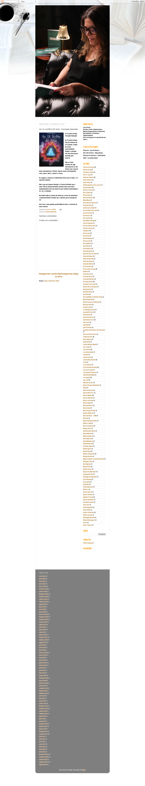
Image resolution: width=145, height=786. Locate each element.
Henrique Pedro (87, 305)
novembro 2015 (43, 708)
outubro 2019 (43, 665)
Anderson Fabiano (88, 177)
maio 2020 (42, 658)
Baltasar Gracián (88, 190)
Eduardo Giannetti (88, 259)
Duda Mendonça (87, 251)
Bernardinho (86, 195)
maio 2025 (42, 607)
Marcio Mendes (87, 395)
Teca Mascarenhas (88, 502)
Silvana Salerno (87, 492)
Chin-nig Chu (87, 218)
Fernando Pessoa (88, 282)
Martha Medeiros (88, 413)
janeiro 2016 (42, 703)
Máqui (85, 388)
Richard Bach (87, 451)
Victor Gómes (86, 510)
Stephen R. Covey (88, 497)
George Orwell (87, 289)
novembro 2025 (43, 597)
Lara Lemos (86, 347)
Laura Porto (86, 349)
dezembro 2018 (43, 678)
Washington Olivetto (89, 517)
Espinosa (85, 271)
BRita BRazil (86, 200)
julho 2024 (42, 627)
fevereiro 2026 (43, 589)
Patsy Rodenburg (88, 441)
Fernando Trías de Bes (89, 284)
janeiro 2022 (43, 655)
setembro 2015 (43, 714)
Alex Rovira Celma (88, 172)
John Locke (86, 322)
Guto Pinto (86, 294)
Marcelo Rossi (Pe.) (88, 393)
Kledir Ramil (86, 342)
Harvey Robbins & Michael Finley (92, 297)
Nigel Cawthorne (88, 436)
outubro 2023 (43, 637)
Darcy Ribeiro (87, 243)
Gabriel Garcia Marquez (90, 287)
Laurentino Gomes (88, 352)
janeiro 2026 (43, 591)
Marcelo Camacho (88, 390)
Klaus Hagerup (87, 339)
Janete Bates (87, 315)
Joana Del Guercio (88, 317)
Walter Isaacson (87, 515)
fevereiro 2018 (43, 683)
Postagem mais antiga (69, 273)
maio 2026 (42, 581)
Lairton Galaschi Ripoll (89, 344)
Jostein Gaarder (87, 337)
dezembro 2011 (43, 731)
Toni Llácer (86, 505)
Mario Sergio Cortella (89, 410)
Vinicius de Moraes (88, 512)
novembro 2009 (44, 757)
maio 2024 (42, 632)
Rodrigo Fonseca (87, 456)
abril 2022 (42, 650)
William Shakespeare (89, 520)
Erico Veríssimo (87, 266)
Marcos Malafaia (88, 398)
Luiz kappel (86, 377)
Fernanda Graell (88, 276)
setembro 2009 (43, 762)
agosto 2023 (42, 642)
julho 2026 (42, 576)
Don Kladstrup (87, 248)
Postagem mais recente (48, 273)
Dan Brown (86, 236)
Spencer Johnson (88, 494)
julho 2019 (42, 668)
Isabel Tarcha (87, 307)
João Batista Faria (88, 320)
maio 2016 (42, 698)
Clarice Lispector (88, 223)
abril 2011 (42, 742)
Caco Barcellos (87, 205)
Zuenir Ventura (87, 525)
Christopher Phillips (89, 221)
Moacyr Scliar (87, 428)
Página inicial (58, 275)
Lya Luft (85, 380)
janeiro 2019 (42, 675)
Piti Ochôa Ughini (88, 446)
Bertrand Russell (88, 198)
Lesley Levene (87, 357)
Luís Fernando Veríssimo (90, 367)
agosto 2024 (42, 624)
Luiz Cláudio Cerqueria (89, 372)
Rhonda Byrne (87, 449)
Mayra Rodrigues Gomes (90, 421)
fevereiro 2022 (43, 653)
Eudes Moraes (87, 274)
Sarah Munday (87, 479)
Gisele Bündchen (87, 292)
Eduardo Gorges (87, 261)
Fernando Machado (50, 212)
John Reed (86, 325)
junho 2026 (42, 579)
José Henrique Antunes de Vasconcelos (94, 330)
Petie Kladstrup (87, 444)
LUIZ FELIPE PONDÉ (89, 375)
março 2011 (42, 744)
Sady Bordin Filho (88, 474)
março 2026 (42, 586)
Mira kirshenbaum (88, 426)
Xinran (85, 523)
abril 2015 (42, 719)
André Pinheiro (87, 180)
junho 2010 (42, 749)
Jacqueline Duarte (88, 312)
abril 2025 (42, 609)
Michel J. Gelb (87, 423)
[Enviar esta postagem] (60, 209)
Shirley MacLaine (88, 487)
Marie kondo (86, 408)
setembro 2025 (43, 602)
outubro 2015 (43, 711)
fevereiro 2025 (43, 614)
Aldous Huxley (87, 170)
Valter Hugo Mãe (88, 507)
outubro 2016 (43, 691)
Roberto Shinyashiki (88, 454)
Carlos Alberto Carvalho (90, 210)
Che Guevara (87, 215)
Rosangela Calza (88, 461)
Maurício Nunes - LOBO (89, 416)
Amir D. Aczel (87, 175)
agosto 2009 (43, 764)
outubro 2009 (43, 759)
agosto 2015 (42, 716)
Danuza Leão (87, 241)
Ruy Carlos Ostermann (89, 472)
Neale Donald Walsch (89, 431)
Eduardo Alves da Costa (90, 254)
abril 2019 (42, 673)
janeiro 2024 (43, 635)
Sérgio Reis (86, 484)
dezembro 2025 (43, 594)
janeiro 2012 (42, 729)
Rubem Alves (86, 467)
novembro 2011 (43, 734)
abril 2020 (42, 660)
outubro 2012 (43, 726)
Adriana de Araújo (88, 167)
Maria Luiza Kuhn (88, 400)
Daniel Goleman (87, 238)
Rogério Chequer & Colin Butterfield (93, 459)
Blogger (83, 770)
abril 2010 (42, 752)
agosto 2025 (42, 604)
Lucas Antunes (87, 365)
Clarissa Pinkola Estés (89, 226)
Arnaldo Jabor (87, 187)
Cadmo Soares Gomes (89, 208)
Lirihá (85, 362)
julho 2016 (42, 696)
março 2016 (42, 701)
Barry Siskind (87, 192)
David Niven (86, 246)
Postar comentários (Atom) (51, 281)
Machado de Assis (88, 383)
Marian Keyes (87, 403)
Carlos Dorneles (87, 213)
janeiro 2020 (43, 663)
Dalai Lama (86, 233)
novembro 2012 (43, 724)
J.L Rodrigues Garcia (89, 310)
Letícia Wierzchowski (89, 360)
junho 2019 (42, 670)
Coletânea (86, 231)
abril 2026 (42, 584)
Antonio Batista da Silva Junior (92, 185)
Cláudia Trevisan (88, 228)
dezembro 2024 (43, 617)
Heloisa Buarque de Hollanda (91, 302)
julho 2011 (42, 736)
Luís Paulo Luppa (88, 370)
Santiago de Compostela (90, 477)
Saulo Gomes (86, 482)
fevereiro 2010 (43, 754)
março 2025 (42, 612)
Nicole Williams (87, 433)
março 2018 (42, 681)
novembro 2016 (43, 688)
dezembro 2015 (43, 706)
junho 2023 (42, 647)
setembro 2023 (43, 640)
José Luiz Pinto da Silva (89, 334)
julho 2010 (42, 747)
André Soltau (87, 182)
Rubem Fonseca (87, 469)
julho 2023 (42, 645)
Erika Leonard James (89, 269)
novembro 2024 (43, 619)
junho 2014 (42, 721)
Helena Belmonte (88, 299)
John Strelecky (87, 327)
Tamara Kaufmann (88, 500)
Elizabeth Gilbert (88, 264)
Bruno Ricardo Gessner (89, 203)
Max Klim (85, 418)
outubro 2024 (43, 622)
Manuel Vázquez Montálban (91, 385)
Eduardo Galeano (88, 256)
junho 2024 (42, 630)
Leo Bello (85, 355)
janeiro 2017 (42, 686)
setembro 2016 (43, 693)
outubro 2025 (43, 599)
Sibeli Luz (86, 489)
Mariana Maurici (88, 405)
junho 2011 (42, 739)
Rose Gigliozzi (87, 464)
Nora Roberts (87, 439)
